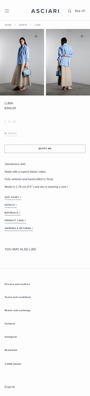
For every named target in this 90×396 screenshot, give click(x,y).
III (14, 122)
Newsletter (11, 350)
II (9, 122)
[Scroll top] (83, 389)
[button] (7, 11)
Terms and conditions (18, 297)
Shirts (23, 25)
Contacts (10, 323)
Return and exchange (18, 310)
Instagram (11, 336)
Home (8, 25)
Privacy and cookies (17, 284)
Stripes (12, 133)
